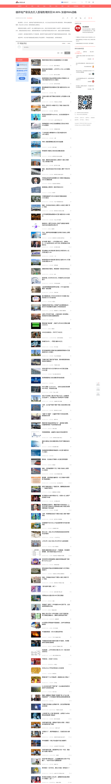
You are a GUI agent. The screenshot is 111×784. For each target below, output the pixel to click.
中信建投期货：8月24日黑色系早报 (52, 631)
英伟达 (58, 120)
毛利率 (56, 628)
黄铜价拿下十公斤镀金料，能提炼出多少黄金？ (56, 677)
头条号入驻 (78, 23)
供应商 (61, 709)
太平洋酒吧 (58, 219)
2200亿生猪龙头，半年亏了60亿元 (52, 332)
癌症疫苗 (58, 718)
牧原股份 (61, 337)
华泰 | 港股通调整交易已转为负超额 (52, 141)
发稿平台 (87, 117)
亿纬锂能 (58, 492)
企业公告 (54, 646)
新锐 (58, 564)
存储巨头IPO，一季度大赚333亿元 (52, 341)
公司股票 (60, 101)
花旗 (59, 165)
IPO (55, 346)
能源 (68, 6)
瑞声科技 (62, 238)
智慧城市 (56, 310)
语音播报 (63, 18)
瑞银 (59, 174)
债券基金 (58, 183)
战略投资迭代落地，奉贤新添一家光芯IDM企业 (56, 268)
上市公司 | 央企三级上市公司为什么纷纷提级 (55, 541)
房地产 (83, 6)
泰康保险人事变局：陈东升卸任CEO (52, 187)
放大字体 (72, 18)
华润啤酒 (60, 519)
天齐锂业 (58, 573)
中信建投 (56, 637)
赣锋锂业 (62, 573)
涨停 (57, 292)
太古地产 (60, 410)
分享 (85, 18)
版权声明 (76, 119)
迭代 (55, 274)
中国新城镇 (58, 201)
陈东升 (53, 192)
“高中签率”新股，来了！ (49, 586)
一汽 (55, 256)
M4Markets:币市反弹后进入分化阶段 (53, 668)
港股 (32, 6)
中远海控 (56, 546)
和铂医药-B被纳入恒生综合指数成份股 (53, 150)
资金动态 (55, 555)
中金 (54, 392)
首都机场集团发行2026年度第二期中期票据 (84, 43)
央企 (53, 546)
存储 (55, 292)
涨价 (63, 773)
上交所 (56, 392)
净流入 (60, 437)
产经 (53, 637)
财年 (59, 501)
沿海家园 (54, 528)
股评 (53, 147)
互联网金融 (76, 6)
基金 (44, 6)
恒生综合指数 (59, 156)
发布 (67, 53)
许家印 (56, 728)
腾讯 (59, 74)
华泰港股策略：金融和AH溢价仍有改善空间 (55, 432)
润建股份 (64, 310)
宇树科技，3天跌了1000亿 (50, 659)
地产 (59, 728)
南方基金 (58, 83)
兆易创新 (57, 655)
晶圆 (55, 764)
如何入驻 (82, 117)
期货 (62, 6)
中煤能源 (59, 555)
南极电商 (57, 619)
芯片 (61, 120)
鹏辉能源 (54, 492)
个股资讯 (54, 573)
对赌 (56, 428)
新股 (57, 591)
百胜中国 (59, 374)
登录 (58, 53)
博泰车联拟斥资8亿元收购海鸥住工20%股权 (55, 60)
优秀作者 (85, 51)
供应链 (55, 564)
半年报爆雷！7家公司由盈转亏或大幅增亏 (54, 740)
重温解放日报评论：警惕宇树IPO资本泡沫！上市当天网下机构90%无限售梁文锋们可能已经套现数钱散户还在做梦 (56, 506)
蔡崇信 (53, 464)
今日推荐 (78, 51)
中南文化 (56, 101)
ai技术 (55, 120)
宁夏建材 (58, 646)
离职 (60, 782)
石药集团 (58, 473)
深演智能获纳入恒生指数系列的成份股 (53, 377)
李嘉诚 (53, 610)
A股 (26, 6)
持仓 (60, 655)
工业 (55, 473)
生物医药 (56, 401)
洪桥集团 (56, 129)
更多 (90, 6)
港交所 (61, 174)
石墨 (61, 646)
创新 (55, 591)
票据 (53, 600)
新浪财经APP (65, 2)
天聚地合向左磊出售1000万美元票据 (52, 595)
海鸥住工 (58, 65)
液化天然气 (62, 737)
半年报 (55, 283)
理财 (50, 6)
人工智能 (60, 310)
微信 (80, 18)
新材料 (53, 228)
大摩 (55, 138)
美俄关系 (56, 737)
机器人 (53, 301)
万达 (55, 92)
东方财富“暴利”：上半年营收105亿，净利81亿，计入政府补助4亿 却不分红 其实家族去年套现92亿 (56, 243)
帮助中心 (87, 119)
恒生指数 (54, 446)
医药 (55, 718)
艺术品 (55, 682)
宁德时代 (56, 365)
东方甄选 (56, 501)
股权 (55, 65)
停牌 (57, 528)
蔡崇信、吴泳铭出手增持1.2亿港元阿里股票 (55, 459)
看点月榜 (92, 51)
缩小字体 (67, 18)
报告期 (58, 283)
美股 (38, 6)
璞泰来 (53, 328)
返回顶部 (98, 399)
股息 (62, 201)
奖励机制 (93, 117)
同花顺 (62, 555)
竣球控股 (56, 265)
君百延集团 (58, 355)
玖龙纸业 (60, 210)
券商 (55, 419)
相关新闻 (20, 60)
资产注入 (58, 537)
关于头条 (76, 117)
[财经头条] (20, 2)
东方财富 (56, 247)
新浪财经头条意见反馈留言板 (82, 112)
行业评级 (58, 238)
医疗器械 (60, 401)
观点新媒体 (29, 18)
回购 (56, 374)
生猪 (58, 337)
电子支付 (56, 110)
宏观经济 (19, 6)
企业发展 (56, 746)
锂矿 (59, 365)
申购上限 (60, 591)
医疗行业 (56, 74)
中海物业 (60, 582)
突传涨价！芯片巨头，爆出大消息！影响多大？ (56, 768)
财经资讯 (54, 156)
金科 (55, 83)
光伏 (53, 691)
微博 (76, 18)
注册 (93, 2)
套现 (59, 247)
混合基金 (54, 183)
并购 (53, 428)
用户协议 (82, 119)
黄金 (56, 6)
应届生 (57, 782)
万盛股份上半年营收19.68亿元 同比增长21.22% (85, 37)
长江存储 (59, 483)
